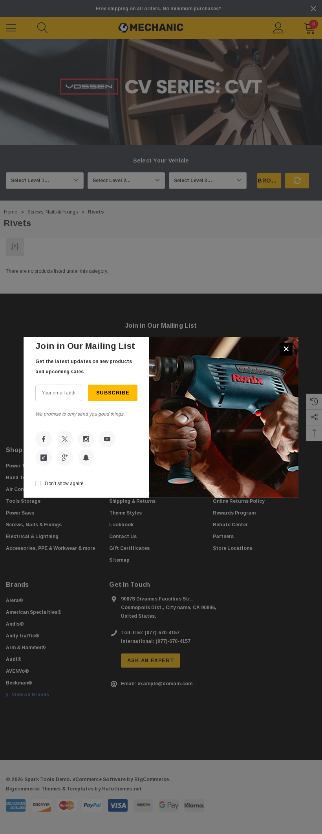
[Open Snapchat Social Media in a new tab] (86, 457)
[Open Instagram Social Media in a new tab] (86, 439)
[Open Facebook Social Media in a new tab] (43, 439)
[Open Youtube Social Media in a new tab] (107, 439)
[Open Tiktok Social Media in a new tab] (43, 457)
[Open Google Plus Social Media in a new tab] (65, 457)
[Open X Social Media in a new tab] (65, 439)
